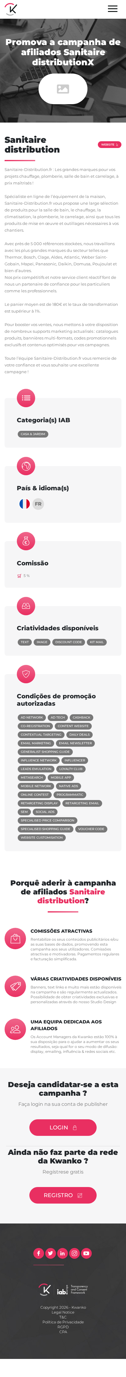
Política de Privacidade (63, 1322)
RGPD (63, 1327)
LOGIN (59, 1127)
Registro (58, 1195)
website (107, 144)
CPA (63, 1332)
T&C (63, 1317)
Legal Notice (63, 1312)
